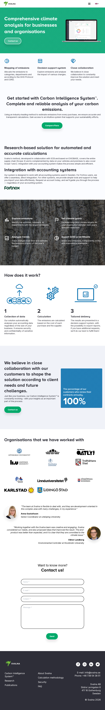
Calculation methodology (51, 677)
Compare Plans (52, 125)
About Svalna (45, 673)
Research (9, 680)
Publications (11, 685)
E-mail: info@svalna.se (88, 672)
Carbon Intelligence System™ (15, 675)
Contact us (13, 41)
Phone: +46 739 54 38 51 (87, 675)
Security (42, 682)
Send (52, 636)
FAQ (40, 686)
